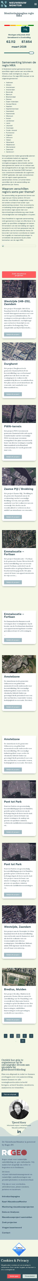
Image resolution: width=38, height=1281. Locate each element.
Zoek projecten (9, 1222)
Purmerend (10, 133)
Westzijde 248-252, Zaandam (17, 303)
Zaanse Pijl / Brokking (18, 489)
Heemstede (10, 114)
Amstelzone (12, 676)
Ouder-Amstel (11, 130)
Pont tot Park (13, 801)
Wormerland (10, 147)
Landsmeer (10, 121)
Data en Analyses (10, 1212)
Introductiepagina (11, 1196)
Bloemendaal (11, 97)
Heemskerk (10, 111)
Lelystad (9, 126)
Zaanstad (9, 149)
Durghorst (11, 363)
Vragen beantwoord (12, 1227)
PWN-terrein (12, 426)
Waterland (10, 142)
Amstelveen (10, 87)
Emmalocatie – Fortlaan (14, 553)
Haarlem (9, 106)
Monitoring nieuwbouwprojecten (18, 1207)
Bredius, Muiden (15, 989)
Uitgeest (9, 135)
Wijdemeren (10, 145)
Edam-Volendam (12, 102)
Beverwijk (9, 92)
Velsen (8, 140)
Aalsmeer (9, 82)
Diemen (9, 99)
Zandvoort (10, 152)
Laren (8, 123)
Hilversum (9, 116)
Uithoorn (9, 137)
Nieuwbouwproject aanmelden (17, 1217)
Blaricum (9, 94)
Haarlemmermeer (12, 109)
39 (23, 1040)
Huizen (8, 118)
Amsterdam (10, 90)
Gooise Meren (11, 104)
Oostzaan (9, 128)
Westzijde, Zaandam (17, 926)
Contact (6, 1232)
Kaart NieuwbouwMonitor (14, 1201)
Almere (8, 85)
